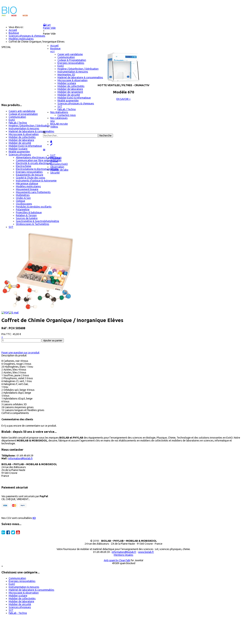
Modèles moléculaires (28, 186)
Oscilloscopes (24, 203)
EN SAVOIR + (123, 99)
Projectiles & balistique (29, 212)
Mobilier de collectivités (22, 137)
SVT (11, 227)
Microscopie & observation (24, 134)
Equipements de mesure (29, 174)
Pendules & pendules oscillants (34, 206)
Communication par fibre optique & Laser (39, 160)
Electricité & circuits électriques (34, 163)
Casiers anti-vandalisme (22, 111)
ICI (34, 518)
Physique (55, 158)
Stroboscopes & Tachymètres (32, 224)
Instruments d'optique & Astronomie (36, 180)
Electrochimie (23, 166)
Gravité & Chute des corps (30, 177)
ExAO (12, 119)
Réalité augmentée (19, 151)
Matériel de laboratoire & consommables (31, 131)
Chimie (54, 161)
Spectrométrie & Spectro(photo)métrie (37, 221)
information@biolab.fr (20, 458)
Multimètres (23, 195)
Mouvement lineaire (27, 189)
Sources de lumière (27, 218)
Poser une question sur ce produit (20, 352)
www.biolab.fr (146, 552)
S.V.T (53, 155)
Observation (57, 166)
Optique (20, 200)
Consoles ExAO (59, 164)
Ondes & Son (23, 198)
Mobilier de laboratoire (21, 140)
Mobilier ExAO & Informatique (25, 145)
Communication (17, 116)
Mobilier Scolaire (18, 148)
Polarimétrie (22, 209)
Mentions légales (123, 554)
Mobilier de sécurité (20, 143)
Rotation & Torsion (26, 215)
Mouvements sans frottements (33, 192)
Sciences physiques (20, 154)
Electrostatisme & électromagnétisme (37, 169)
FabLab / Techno (18, 122)
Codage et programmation (23, 114)
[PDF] (5, 312)
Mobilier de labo (59, 169)
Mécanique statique (27, 183)
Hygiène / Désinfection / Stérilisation (29, 125)
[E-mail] (14, 312)
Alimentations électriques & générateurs (39, 157)
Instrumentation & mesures (24, 128)
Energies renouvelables (29, 171)
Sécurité (55, 172)
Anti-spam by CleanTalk (117, 560)
